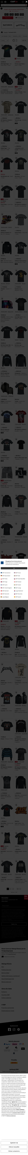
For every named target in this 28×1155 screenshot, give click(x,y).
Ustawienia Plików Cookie (18, 1112)
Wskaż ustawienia (14, 1151)
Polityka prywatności (11, 1115)
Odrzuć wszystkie (14, 1147)
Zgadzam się (14, 1143)
